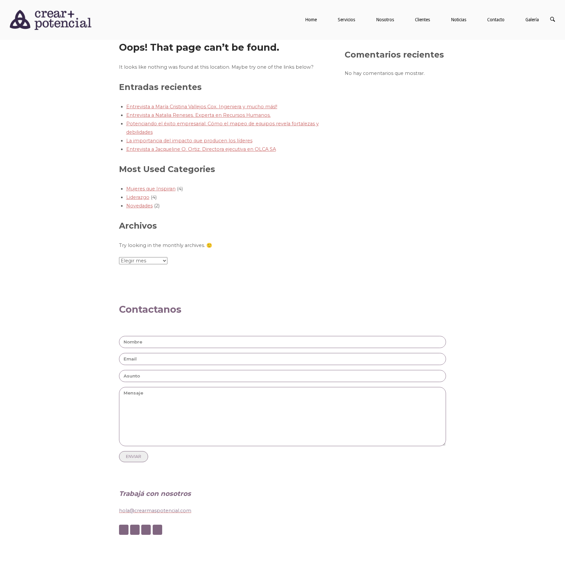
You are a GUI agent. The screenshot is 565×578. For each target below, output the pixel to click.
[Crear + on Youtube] (157, 530)
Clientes (422, 19)
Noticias (458, 19)
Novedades (139, 206)
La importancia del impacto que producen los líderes (189, 141)
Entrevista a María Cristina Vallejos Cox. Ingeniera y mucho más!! (201, 107)
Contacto (496, 19)
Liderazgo (137, 197)
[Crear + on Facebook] (123, 530)
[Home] (51, 20)
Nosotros (385, 19)
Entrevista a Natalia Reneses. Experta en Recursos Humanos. (198, 115)
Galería (532, 19)
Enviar (133, 456)
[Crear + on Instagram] (135, 530)
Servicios (346, 19)
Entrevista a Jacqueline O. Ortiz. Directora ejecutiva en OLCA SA (201, 149)
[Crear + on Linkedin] (146, 530)
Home (311, 19)
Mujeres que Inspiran (151, 189)
